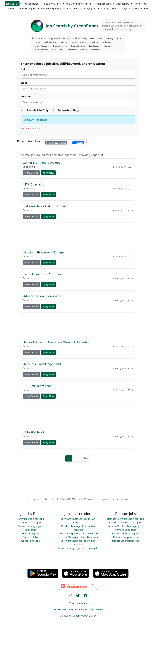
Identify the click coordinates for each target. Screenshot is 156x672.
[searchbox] (78, 75)
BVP (119, 38)
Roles (24, 69)
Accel (100, 38)
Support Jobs (30, 537)
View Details (31, 172)
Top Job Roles (31, 3)
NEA (54, 49)
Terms (73, 603)
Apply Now (48, 172)
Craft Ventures (50, 42)
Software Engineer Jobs (30, 518)
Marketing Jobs (30, 533)
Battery (109, 38)
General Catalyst (78, 42)
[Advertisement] (78, 235)
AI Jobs (10, 8)
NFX (62, 49)
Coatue (37, 42)
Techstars (95, 49)
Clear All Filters (31, 128)
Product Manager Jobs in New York (78, 537)
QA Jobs (91, 8)
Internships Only (68, 110)
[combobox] (78, 75)
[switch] (23, 110)
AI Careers (96, 609)
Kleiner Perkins (78, 46)
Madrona (107, 46)
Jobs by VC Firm (52, 3)
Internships (122, 3)
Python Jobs (141, 3)
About (135, 8)
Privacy (82, 603)
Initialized (106, 42)
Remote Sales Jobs (125, 529)
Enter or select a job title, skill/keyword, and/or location (63, 64)
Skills (24, 82)
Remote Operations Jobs (125, 540)
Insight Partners (41, 46)
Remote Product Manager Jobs (125, 526)
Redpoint (71, 49)
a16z (92, 38)
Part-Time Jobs (27, 8)
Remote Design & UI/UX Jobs (125, 522)
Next (85, 458)
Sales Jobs (30, 529)
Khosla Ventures (60, 46)
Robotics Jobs (109, 8)
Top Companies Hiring (79, 3)
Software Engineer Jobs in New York (78, 533)
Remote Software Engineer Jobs (125, 518)
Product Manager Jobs (30, 526)
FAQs (124, 8)
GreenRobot (80, 615)
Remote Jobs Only (37, 110)
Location (26, 96)
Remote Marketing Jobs (125, 533)
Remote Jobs (103, 3)
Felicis (64, 42)
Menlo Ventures (41, 49)
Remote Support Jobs (125, 537)
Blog (146, 8)
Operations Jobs (30, 540)
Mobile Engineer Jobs (53, 8)
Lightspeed (94, 46)
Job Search (12, 3)
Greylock (94, 42)
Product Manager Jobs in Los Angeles (78, 548)
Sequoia (83, 49)
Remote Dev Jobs (78, 609)
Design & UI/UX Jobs (30, 522)
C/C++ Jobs (76, 8)
